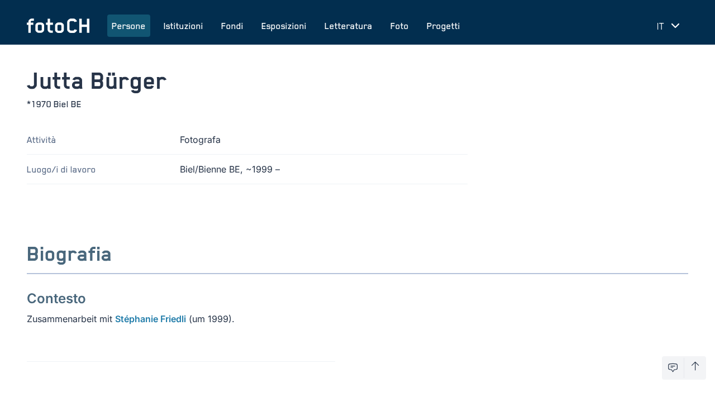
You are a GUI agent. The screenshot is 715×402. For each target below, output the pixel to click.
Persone (129, 26)
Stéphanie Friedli (150, 318)
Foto (399, 26)
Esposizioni (284, 26)
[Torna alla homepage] (58, 26)
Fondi (232, 26)
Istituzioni (183, 26)
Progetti (443, 26)
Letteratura (349, 26)
